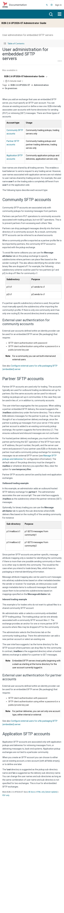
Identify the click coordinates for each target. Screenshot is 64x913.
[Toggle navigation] (60, 14)
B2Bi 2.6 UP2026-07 (20, 85)
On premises (11, 88)
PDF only (5, 795)
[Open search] (51, 14)
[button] (32, 43)
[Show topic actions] (60, 61)
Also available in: (10, 70)
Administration (41, 85)
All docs (31, 792)
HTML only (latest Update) (46, 792)
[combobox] (25, 76)
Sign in (58, 5)
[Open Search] (47, 5)
